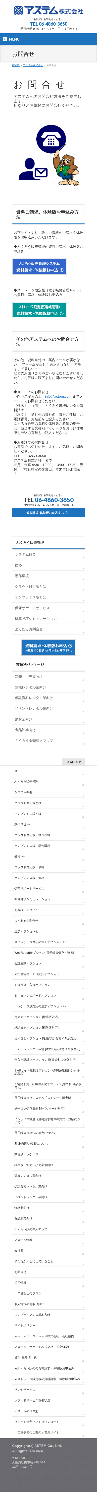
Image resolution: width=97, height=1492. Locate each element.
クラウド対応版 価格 (29, 867)
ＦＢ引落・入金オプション (32, 985)
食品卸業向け (25, 730)
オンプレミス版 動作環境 (32, 846)
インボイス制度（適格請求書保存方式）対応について (47, 1121)
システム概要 (25, 554)
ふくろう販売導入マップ (34, 741)
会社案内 (20, 1250)
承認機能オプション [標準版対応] (36, 1027)
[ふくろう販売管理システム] (48, 9)
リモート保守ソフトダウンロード (36, 1422)
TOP (17, 771)
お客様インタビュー (27, 910)
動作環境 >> (22, 824)
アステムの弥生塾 (26, 1411)
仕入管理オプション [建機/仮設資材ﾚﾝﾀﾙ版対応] (45, 1038)
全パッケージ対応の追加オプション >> (40, 942)
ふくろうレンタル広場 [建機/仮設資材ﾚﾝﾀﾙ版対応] (47, 1049)
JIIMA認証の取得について (31, 1143)
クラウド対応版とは (30, 586)
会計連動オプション (27, 963)
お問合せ (20, 1272)
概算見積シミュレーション (36, 619)
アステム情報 (23, 1240)
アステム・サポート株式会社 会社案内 (41, 1347)
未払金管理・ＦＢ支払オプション (36, 974)
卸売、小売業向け (29, 677)
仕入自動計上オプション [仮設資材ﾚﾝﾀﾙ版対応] (45, 1060)
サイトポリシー (24, 1325)
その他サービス (24, 1389)
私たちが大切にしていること (33, 1261)
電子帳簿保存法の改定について (35, 1133)
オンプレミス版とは (30, 597)
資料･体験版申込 (25, 1357)
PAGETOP (73, 761)
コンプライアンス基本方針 (32, 1315)
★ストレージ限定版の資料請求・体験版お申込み (47, 1379)
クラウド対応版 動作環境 (32, 835)
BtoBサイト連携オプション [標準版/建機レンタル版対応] (47, 1072)
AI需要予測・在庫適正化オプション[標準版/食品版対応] (47, 1085)
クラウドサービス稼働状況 (32, 1400)
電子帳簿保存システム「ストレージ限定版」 (44, 1098)
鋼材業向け (23, 719)
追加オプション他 (26, 931)
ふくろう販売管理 (26, 781)
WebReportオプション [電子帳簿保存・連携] (44, 953)
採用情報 (20, 1282)
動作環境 (22, 576)
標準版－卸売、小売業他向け (33, 1165)
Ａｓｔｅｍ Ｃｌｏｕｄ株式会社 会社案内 (44, 1336)
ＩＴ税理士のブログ (27, 1293)
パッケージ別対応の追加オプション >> (40, 1006)
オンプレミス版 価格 (29, 878)
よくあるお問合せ (29, 629)
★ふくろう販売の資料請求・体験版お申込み (44, 1368)
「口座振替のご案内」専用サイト (36, 1432)
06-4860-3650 (53, 24)
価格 (18, 565)
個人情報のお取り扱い (29, 1304)
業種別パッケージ (26, 1154)
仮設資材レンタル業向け (34, 698)
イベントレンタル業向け (34, 708)
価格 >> (19, 856)
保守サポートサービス (32, 608)
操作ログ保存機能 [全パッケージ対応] (39, 1108)
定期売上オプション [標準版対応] (36, 1017)
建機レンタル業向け (30, 687)
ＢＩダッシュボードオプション (35, 995)
